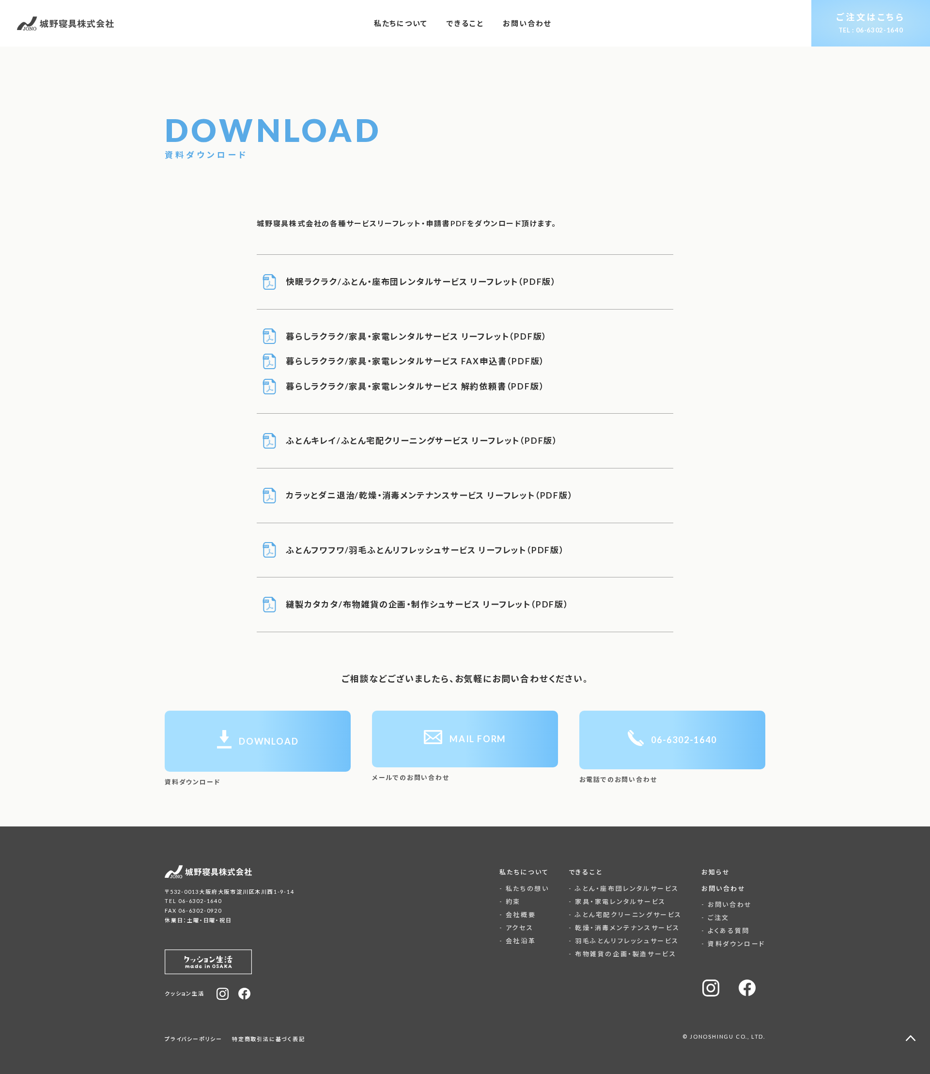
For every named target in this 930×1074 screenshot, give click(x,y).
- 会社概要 (517, 914)
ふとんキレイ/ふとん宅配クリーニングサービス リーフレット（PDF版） (422, 441)
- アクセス (516, 928)
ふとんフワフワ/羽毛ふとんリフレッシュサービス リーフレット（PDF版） (425, 550)
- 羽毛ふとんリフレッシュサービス (624, 941)
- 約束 (510, 901)
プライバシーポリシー (193, 1039)
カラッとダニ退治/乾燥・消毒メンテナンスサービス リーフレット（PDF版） (429, 495)
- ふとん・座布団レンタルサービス (624, 888)
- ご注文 (715, 917)
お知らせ (715, 872)
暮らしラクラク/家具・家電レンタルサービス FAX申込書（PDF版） (415, 361)
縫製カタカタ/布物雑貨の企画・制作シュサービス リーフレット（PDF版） (427, 604)
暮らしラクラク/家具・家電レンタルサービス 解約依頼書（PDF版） (415, 386)
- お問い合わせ (726, 904)
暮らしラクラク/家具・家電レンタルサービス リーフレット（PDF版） (416, 336)
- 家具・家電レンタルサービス (617, 901)
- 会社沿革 (517, 941)
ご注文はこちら (870, 23)
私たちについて (524, 872)
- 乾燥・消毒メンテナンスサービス (624, 928)
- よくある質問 (725, 930)
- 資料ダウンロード (733, 944)
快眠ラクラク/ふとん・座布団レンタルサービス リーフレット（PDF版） (421, 282)
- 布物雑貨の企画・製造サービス (623, 954)
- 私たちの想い (524, 888)
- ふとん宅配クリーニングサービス (625, 914)
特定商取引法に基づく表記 (268, 1039)
